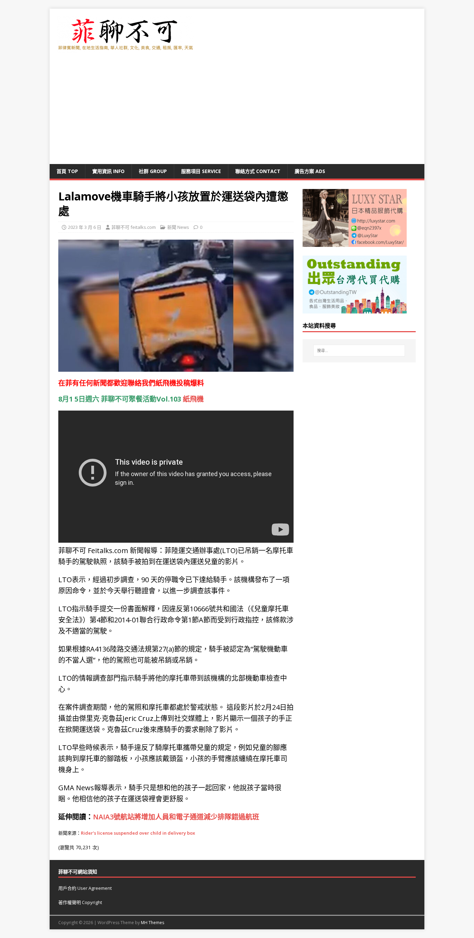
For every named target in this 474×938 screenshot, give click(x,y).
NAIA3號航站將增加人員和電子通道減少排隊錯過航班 (176, 816)
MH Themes (152, 923)
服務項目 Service (201, 171)
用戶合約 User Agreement (85, 888)
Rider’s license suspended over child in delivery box (138, 833)
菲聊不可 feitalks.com (133, 227)
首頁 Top (67, 171)
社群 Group (153, 171)
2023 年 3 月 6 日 (84, 227)
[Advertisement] (237, 112)
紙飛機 (165, 383)
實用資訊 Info (108, 171)
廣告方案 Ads (310, 171)
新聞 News (178, 227)
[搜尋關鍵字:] (359, 350)
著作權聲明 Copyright (80, 902)
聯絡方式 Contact (257, 171)
